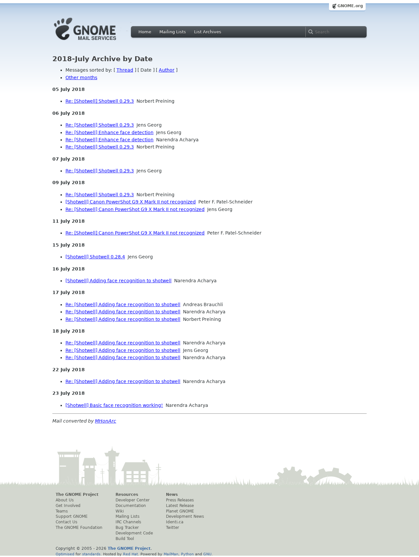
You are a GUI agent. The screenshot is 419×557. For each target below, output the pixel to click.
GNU (207, 554)
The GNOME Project (77, 494)
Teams (62, 511)
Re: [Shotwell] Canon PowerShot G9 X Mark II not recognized (135, 209)
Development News (185, 516)
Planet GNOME (180, 511)
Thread (125, 70)
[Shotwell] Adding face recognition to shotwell (118, 280)
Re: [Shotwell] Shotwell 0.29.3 (99, 101)
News (172, 494)
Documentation (131, 505)
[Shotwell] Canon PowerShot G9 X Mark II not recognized (130, 201)
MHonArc (105, 421)
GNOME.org (350, 6)
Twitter (172, 527)
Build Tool (125, 538)
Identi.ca (174, 522)
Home (144, 31)
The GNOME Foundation (79, 527)
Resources (127, 494)
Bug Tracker (127, 527)
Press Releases (180, 500)
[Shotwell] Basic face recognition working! (114, 405)
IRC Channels (128, 522)
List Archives (207, 31)
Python (187, 554)
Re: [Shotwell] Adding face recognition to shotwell (122, 304)
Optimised (65, 554)
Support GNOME (72, 516)
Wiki (120, 511)
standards (91, 554)
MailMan (171, 554)
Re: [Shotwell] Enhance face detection (109, 132)
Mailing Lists (172, 31)
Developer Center (133, 500)
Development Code (134, 533)
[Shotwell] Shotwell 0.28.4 (95, 256)
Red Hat (130, 554)
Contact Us (66, 522)
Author (166, 70)
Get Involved (68, 505)
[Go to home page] (95, 42)
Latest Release (180, 505)
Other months (81, 77)
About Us (65, 500)
